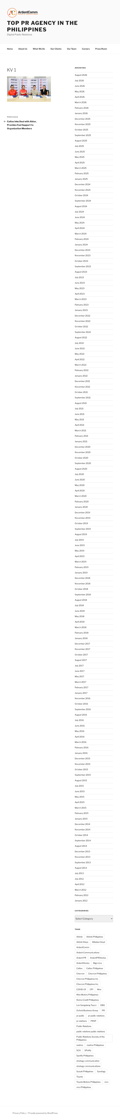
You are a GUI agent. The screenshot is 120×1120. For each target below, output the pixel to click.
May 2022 (79, 354)
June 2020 (80, 479)
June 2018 (80, 611)
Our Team (71, 49)
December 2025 (82, 119)
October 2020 (81, 458)
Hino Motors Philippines (87, 994)
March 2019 (80, 561)
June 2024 (80, 217)
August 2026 (81, 75)
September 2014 (83, 840)
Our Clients (55, 49)
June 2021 (79, 414)
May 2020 (80, 485)
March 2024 (80, 233)
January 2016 (81, 753)
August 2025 (81, 140)
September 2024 (83, 200)
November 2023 (82, 255)
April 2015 (79, 802)
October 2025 (81, 129)
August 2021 (81, 403)
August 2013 (81, 868)
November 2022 (82, 321)
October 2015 (81, 769)
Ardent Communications (87, 952)
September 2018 (83, 594)
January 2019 (81, 572)
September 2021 (83, 397)
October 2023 (81, 261)
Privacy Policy (19, 1113)
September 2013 (83, 862)
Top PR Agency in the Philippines (42, 26)
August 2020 (81, 469)
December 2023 (82, 250)
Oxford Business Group (87, 1010)
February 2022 (81, 370)
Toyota (79, 1076)
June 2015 (80, 791)
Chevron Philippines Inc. (87, 984)
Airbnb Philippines (94, 936)
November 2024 (82, 190)
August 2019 (81, 534)
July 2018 (79, 605)
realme (79, 1045)
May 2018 (79, 616)
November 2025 (82, 124)
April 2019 (79, 556)
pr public (80, 1015)
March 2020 (81, 496)
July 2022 (79, 343)
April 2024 (80, 228)
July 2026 (79, 80)
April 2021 (79, 425)
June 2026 (80, 86)
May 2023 (79, 288)
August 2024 (81, 206)
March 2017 (80, 682)
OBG (102, 1005)
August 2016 (81, 714)
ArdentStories (82, 963)
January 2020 (81, 507)
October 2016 (81, 704)
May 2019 (79, 550)
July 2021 (79, 408)
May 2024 (79, 222)
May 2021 (79, 419)
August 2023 (81, 272)
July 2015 (79, 786)
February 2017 (81, 687)
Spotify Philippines (85, 1055)
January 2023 (81, 310)
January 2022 (81, 376)
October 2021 (81, 392)
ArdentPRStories (98, 958)
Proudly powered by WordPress (43, 1113)
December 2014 (82, 824)
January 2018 (81, 638)
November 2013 (82, 857)
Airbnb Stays (82, 942)
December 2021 (82, 381)
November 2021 (82, 386)
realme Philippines (95, 1045)
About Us (22, 49)
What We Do (39, 49)
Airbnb (79, 936)
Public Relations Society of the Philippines (90, 1038)
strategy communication (87, 1061)
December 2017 (82, 643)
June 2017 (79, 671)
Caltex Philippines (94, 968)
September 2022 (83, 332)
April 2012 (79, 884)
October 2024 (81, 195)
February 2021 (81, 436)
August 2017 (81, 660)
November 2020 (83, 452)
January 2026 (81, 113)
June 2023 (80, 282)
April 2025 (80, 162)
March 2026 (80, 102)
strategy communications (88, 1066)
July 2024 (79, 211)
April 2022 (79, 359)
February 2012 (81, 895)
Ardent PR (81, 958)
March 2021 (80, 430)
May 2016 (79, 731)
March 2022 (80, 365)
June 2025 (80, 151)
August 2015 (81, 780)
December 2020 (82, 447)
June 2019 (80, 545)
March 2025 (80, 168)
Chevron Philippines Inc (87, 979)
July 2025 (79, 146)
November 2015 (82, 764)
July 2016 (79, 720)
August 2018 (81, 600)
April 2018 (79, 621)
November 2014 (82, 829)
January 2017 (81, 693)
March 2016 (80, 742)
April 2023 (80, 293)
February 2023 (82, 304)
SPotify (87, 1050)
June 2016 (80, 725)
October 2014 (81, 835)
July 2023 (79, 277)
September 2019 (83, 529)
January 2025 (81, 179)
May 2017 (79, 676)
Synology (101, 1071)
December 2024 (82, 184)
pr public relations (96, 1015)
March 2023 (80, 299)
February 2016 (81, 747)
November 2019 (82, 518)
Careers (86, 49)
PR (103, 1010)
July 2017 (79, 665)
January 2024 (81, 244)
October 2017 (81, 654)
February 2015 (81, 813)
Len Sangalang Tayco (86, 1005)
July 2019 (79, 540)
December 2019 (82, 512)
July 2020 (79, 474)
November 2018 (82, 583)
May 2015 (79, 797)
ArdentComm (82, 947)
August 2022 (81, 337)
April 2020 (80, 490)
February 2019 (81, 567)
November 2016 (82, 698)
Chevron (80, 973)
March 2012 (80, 890)
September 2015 (83, 775)
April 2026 (80, 97)
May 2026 (79, 91)
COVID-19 (81, 989)
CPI (91, 989)
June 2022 (80, 348)
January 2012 (81, 900)
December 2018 (82, 578)
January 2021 (81, 441)
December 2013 (82, 851)
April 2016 (79, 736)
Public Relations (83, 1026)
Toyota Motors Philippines (88, 1082)
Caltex (79, 968)
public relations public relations (90, 1031)
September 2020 (83, 463)
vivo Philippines (83, 1087)
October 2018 (81, 589)
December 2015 (82, 758)
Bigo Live (97, 963)
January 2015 (81, 818)
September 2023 (83, 266)
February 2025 (82, 173)
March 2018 (80, 627)
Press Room (101, 49)
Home (10, 49)
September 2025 (83, 135)
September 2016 (83, 709)
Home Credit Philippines (87, 1000)
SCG (78, 1050)
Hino (99, 989)
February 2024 (82, 239)
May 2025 (79, 157)
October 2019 (81, 523)
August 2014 (81, 846)
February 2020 (82, 501)
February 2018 (81, 632)
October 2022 (81, 326)
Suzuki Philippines (84, 1071)
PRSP (93, 1021)
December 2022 (82, 315)
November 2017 (82, 649)
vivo (106, 1082)
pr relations (81, 1021)
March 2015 (80, 807)
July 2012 (79, 879)
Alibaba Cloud (98, 942)
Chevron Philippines (97, 973)
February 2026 (82, 108)
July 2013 (79, 873)
